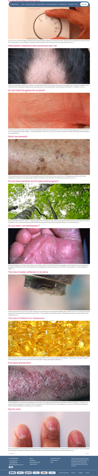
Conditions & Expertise (30, 4)
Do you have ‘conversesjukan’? (24, 225)
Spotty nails (14, 409)
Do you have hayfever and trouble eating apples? (33, 181)
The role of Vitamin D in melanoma (26, 318)
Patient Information (41, 4)
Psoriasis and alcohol (19, 362)
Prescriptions (71, 4)
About (23, 4)
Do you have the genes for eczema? (26, 90)
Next (88, 453)
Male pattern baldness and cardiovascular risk (32, 45)
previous (11, 453)
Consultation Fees (62, 4)
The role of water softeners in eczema (28, 272)
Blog (76, 4)
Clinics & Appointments (52, 4)
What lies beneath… (18, 136)
